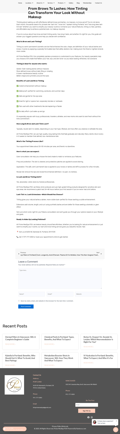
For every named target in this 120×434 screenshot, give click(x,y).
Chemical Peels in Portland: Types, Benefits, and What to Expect (59, 338)
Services (50, 3)
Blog (78, 3)
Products (61, 3)
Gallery (71, 3)
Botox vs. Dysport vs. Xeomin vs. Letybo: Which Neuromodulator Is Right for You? (98, 339)
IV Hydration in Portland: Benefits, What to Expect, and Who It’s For (99, 356)
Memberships (87, 3)
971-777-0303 (37, 397)
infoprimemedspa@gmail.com (42, 407)
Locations (28, 3)
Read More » (10, 344)
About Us (39, 3)
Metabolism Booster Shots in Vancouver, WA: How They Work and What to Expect (58, 358)
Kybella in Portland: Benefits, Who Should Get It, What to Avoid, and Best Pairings (20, 358)
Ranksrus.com (81, 429)
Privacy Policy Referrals (60, 426)
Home (20, 3)
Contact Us (98, 3)
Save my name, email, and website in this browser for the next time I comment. (47, 301)
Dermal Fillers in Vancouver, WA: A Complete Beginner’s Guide (20, 338)
